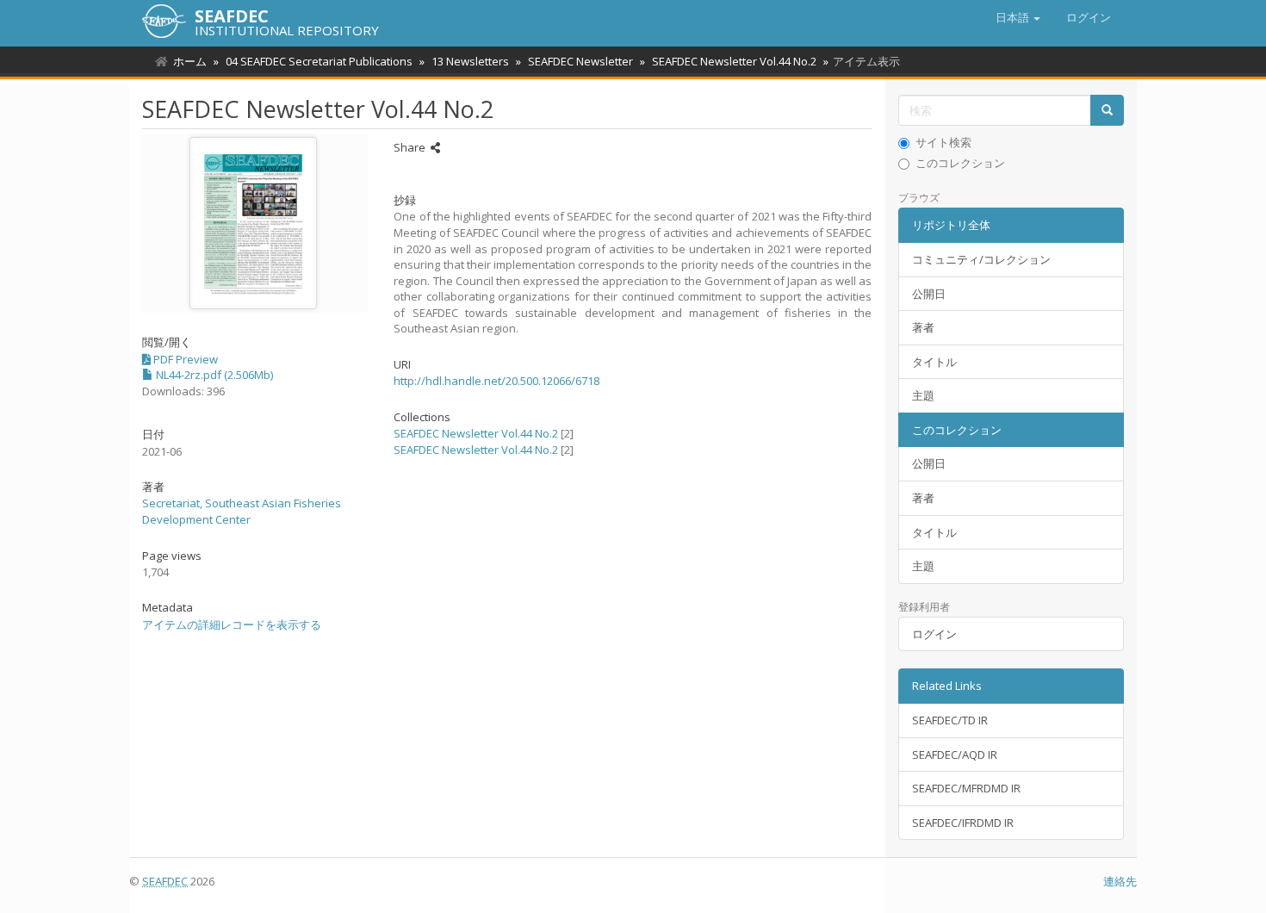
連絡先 (1120, 881)
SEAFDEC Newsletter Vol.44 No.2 (734, 61)
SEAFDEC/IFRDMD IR (963, 822)
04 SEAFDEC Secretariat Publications (319, 61)
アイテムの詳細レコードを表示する (231, 624)
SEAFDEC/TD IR (950, 720)
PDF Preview (184, 359)
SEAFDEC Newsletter (580, 61)
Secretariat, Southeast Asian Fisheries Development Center (241, 511)
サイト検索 (943, 142)
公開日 (929, 293)
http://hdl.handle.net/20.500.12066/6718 (496, 380)
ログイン (934, 634)
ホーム (190, 61)
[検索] (1107, 111)
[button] (1018, 17)
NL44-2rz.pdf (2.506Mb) (213, 374)
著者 (923, 327)
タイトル (934, 362)
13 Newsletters (470, 61)
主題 (923, 395)
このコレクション (960, 163)
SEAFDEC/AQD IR (954, 754)
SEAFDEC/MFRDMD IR (966, 788)
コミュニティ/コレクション (981, 259)
